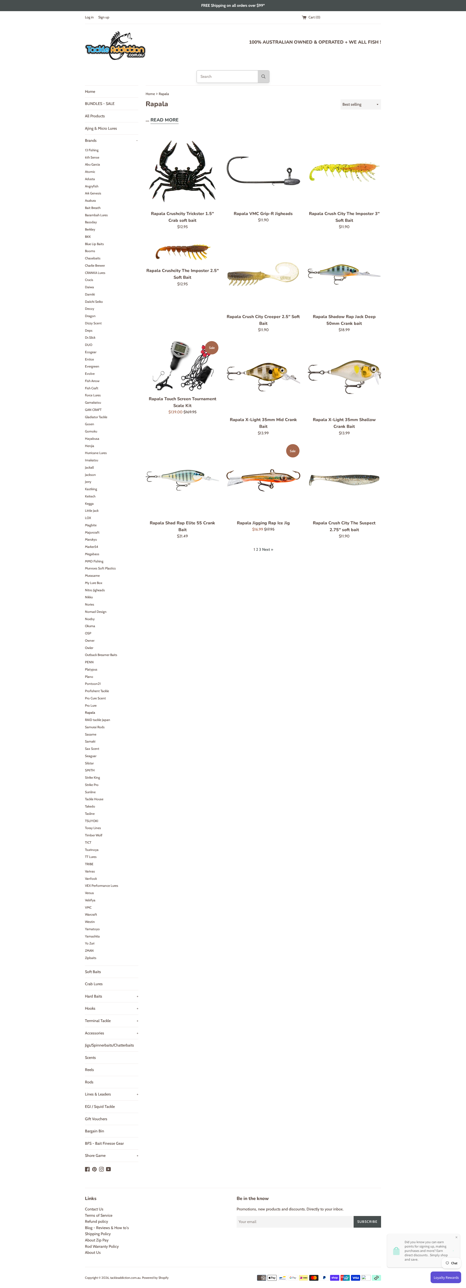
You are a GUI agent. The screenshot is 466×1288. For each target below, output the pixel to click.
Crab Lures (94, 984)
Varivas (90, 871)
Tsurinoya (92, 850)
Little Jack (92, 510)
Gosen (89, 424)
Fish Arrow (92, 381)
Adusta (90, 179)
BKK (88, 237)
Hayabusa (92, 438)
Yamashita (92, 936)
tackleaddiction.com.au (125, 1278)
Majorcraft (92, 532)
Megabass (92, 554)
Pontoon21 (93, 684)
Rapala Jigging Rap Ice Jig (263, 523)
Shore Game (111, 1155)
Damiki (90, 294)
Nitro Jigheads (95, 590)
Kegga (89, 503)
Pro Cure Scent (95, 698)
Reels (89, 1069)
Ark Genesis (93, 193)
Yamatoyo (92, 929)
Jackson (90, 475)
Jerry (88, 482)
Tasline (90, 814)
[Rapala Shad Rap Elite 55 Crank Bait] (182, 480)
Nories (89, 604)
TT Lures (91, 857)
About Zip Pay (96, 1240)
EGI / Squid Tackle (100, 1106)
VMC (88, 907)
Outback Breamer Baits (101, 655)
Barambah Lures (96, 215)
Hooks (111, 1008)
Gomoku (91, 431)
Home (90, 91)
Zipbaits (90, 958)
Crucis (89, 280)
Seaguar (90, 756)
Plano (89, 677)
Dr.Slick (90, 337)
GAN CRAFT (93, 410)
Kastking (91, 489)
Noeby (90, 619)
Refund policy (96, 1221)
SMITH (90, 770)
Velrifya (90, 900)
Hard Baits (111, 996)
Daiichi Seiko (94, 302)
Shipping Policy (98, 1234)
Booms (90, 251)
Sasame (90, 734)
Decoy (89, 309)
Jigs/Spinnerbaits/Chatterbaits (109, 1045)
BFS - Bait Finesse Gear (104, 1143)
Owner (89, 640)
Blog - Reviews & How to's (107, 1227)
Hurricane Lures (96, 453)
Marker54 (91, 547)
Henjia (89, 446)
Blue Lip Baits (94, 244)
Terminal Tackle (111, 1020)
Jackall (89, 467)
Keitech (90, 496)
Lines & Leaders (111, 1094)
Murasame (92, 575)
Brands (111, 140)
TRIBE (89, 864)
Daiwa (89, 287)
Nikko (89, 597)
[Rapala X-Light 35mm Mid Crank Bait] (263, 377)
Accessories (111, 1033)
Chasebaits (92, 258)
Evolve (90, 374)
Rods (89, 1082)
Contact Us (94, 1209)
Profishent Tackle (97, 691)
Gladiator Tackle (96, 417)
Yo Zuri (89, 943)
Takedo (90, 806)
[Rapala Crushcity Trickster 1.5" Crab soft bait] (182, 171)
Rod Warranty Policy (102, 1246)
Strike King (92, 777)
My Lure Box (93, 583)
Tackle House (94, 799)
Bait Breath (92, 208)
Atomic (90, 172)
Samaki (90, 741)
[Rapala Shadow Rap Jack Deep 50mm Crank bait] (344, 274)
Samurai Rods (95, 727)
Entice (89, 359)
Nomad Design (96, 612)
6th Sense (92, 157)
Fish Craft (91, 388)
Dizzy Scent (93, 323)
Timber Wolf (93, 835)
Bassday (91, 222)
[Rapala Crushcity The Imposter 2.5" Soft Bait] (182, 251)
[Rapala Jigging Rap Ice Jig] (263, 480)
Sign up (103, 17)
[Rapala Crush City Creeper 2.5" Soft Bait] (263, 274)
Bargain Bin (94, 1131)
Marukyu (91, 539)
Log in (89, 17)
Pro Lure (91, 705)
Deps (88, 330)
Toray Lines (93, 828)
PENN (89, 662)
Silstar (89, 763)
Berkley (90, 229)
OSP (88, 633)
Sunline (90, 792)
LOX (88, 518)
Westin (90, 922)
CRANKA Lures (95, 273)
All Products (95, 116)
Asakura (90, 200)
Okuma (90, 626)
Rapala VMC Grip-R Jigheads (263, 213)
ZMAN (89, 950)
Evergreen (92, 366)
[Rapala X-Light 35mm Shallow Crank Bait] (344, 377)
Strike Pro (92, 785)
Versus (89, 893)
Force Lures (93, 395)
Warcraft (91, 914)
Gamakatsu (93, 402)
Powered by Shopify (155, 1278)
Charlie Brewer (95, 265)
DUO (88, 345)
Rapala (90, 712)
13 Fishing (92, 150)
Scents (90, 1057)
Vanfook (91, 878)
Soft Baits (93, 971)
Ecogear (90, 352)
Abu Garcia (92, 164)
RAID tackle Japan (97, 720)
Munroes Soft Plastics (100, 568)
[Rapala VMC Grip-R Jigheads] (263, 171)
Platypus (91, 669)
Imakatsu (91, 460)
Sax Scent (92, 749)
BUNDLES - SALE (100, 103)
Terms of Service (98, 1215)
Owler (89, 648)
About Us (93, 1252)
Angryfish (91, 186)
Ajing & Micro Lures (101, 128)
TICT (88, 842)
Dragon (90, 316)
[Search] (263, 77)
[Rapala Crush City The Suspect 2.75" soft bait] (344, 480)
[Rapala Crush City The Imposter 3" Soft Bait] (344, 171)
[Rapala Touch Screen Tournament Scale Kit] (182, 366)
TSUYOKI (91, 821)
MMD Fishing (94, 561)
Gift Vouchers (96, 1119)
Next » (267, 549)
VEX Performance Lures (101, 886)
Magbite (91, 525)
